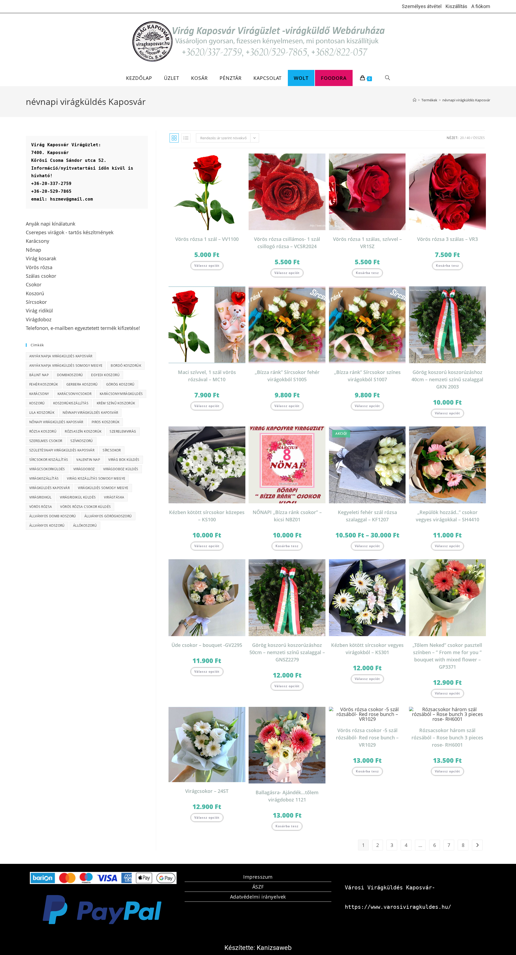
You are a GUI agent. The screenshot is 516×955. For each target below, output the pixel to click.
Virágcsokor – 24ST (206, 791)
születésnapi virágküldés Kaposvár (61, 450)
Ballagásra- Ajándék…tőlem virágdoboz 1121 (287, 796)
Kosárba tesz (367, 272)
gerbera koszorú (82, 384)
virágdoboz (84, 469)
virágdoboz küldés (120, 469)
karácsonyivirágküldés (121, 393)
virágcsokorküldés (47, 469)
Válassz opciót (207, 265)
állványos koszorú (47, 525)
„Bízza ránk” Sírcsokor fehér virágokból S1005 (287, 376)
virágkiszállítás (44, 478)
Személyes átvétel (422, 6)
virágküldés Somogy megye (103, 488)
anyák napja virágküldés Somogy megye (65, 365)
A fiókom (480, 6)
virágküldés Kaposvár (49, 488)
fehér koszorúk (43, 384)
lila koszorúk (41, 412)
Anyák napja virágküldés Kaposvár (60, 356)
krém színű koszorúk (116, 403)
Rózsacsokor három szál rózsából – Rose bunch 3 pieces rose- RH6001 (447, 737)
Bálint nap (39, 375)
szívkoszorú (81, 441)
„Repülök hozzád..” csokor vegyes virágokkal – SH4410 (447, 516)
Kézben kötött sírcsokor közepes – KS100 (207, 516)
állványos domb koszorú (52, 516)
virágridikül (40, 497)
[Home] (414, 100)
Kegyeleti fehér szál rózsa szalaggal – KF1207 (367, 516)
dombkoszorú (70, 375)
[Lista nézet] (186, 137)
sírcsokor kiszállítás (48, 459)
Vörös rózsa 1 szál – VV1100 (207, 239)
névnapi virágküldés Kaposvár (466, 100)
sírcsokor (112, 450)
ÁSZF (258, 886)
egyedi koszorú (105, 375)
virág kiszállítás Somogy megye (96, 478)
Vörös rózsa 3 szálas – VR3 (447, 239)
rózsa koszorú (42, 431)
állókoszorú (85, 525)
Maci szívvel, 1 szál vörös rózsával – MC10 (207, 376)
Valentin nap (88, 459)
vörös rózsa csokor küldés (85, 506)
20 (462, 138)
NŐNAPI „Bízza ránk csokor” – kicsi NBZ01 (287, 516)
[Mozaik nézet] (174, 137)
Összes (479, 138)
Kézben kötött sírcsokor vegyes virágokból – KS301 (367, 648)
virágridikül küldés (78, 497)
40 (468, 138)
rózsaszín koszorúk (83, 431)
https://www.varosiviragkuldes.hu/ (398, 907)
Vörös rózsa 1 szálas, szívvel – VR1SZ (367, 243)
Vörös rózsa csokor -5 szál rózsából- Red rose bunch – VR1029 (367, 737)
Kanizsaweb (274, 948)
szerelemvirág (123, 431)
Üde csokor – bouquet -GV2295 (206, 645)
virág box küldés (123, 459)
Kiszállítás (456, 6)
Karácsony (39, 393)
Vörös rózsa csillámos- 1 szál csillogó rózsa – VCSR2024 (287, 243)
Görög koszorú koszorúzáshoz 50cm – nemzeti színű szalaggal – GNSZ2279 (287, 652)
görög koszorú (120, 384)
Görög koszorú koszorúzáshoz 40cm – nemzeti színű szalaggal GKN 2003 (447, 379)
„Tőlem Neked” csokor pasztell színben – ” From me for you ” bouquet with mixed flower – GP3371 (447, 656)
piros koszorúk (106, 422)
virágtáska (114, 497)
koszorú (37, 403)
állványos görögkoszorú (108, 516)
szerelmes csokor (45, 441)
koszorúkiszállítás (70, 403)
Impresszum (258, 877)
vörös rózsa (40, 506)
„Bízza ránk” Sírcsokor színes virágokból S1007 (367, 376)
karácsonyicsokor (74, 393)
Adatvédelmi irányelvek (258, 896)
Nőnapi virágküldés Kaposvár (56, 422)
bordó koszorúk (126, 365)
